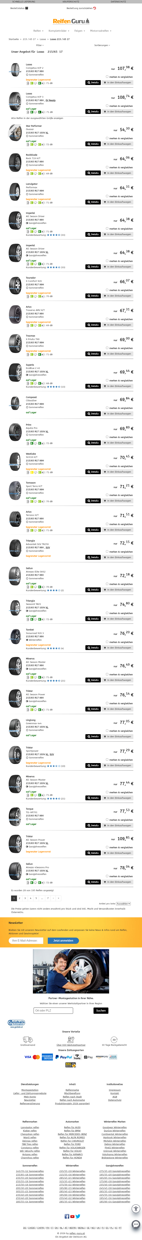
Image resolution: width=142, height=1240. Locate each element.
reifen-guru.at (77, 1233)
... (42, 898)
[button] (136, 1208)
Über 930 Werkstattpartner (71, 1045)
